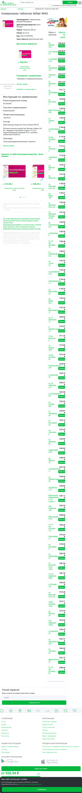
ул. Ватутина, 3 (52, 102)
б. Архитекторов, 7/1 (54, 329)
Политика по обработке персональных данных (60, 747)
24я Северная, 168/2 (52, 623)
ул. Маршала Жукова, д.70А (52, 215)
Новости (4, 730)
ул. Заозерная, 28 (52, 413)
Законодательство (49, 752)
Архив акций (6, 727)
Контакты (5, 736)
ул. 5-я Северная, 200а (52, 576)
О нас (3, 722)
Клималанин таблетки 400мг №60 (24, 68)
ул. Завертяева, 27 (53, 556)
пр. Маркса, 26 (51, 613)
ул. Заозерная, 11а (52, 68)
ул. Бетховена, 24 (52, 423)
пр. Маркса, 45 (51, 167)
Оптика (4, 749)
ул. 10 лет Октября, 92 (52, 670)
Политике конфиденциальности (30, 784)
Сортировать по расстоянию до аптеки (64, 5)
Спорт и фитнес (48, 727)
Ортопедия (5, 752)
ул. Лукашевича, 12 (53, 92)
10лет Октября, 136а (52, 604)
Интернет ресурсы (49, 733)
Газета (45, 730)
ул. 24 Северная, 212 (52, 385)
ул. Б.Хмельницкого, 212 (55, 254)
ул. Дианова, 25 (52, 83)
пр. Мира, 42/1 (50, 301)
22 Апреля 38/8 (51, 348)
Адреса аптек (47, 724)
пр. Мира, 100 (50, 196)
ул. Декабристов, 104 (53, 641)
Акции (3, 724)
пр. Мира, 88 (52, 177)
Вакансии (5, 733)
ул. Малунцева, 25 (53, 291)
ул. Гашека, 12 (51, 120)
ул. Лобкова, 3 (52, 149)
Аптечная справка (49, 722)
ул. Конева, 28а (51, 404)
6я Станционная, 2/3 (53, 225)
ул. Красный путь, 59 (52, 186)
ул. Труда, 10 (51, 263)
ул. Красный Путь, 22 (52, 205)
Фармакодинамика (56, 681)
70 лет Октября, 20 (52, 357)
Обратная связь (48, 739)
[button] (20, 197)
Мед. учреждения (49, 736)
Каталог (20, 9)
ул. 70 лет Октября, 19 (52, 244)
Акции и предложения (10, 747)
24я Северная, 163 (52, 508)
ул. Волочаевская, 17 (54, 310)
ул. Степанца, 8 (52, 432)
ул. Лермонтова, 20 (53, 479)
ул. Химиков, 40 (52, 441)
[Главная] (9, 3)
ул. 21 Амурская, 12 (52, 319)
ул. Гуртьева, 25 (52, 651)
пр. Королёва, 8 (52, 547)
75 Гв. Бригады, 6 (52, 338)
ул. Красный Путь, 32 (52, 595)
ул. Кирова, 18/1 (51, 45)
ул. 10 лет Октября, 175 (52, 527)
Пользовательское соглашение (54, 749)
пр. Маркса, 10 (51, 460)
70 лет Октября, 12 (52, 139)
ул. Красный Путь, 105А (52, 566)
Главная (3, 9)
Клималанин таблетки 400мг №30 (14, 189)
